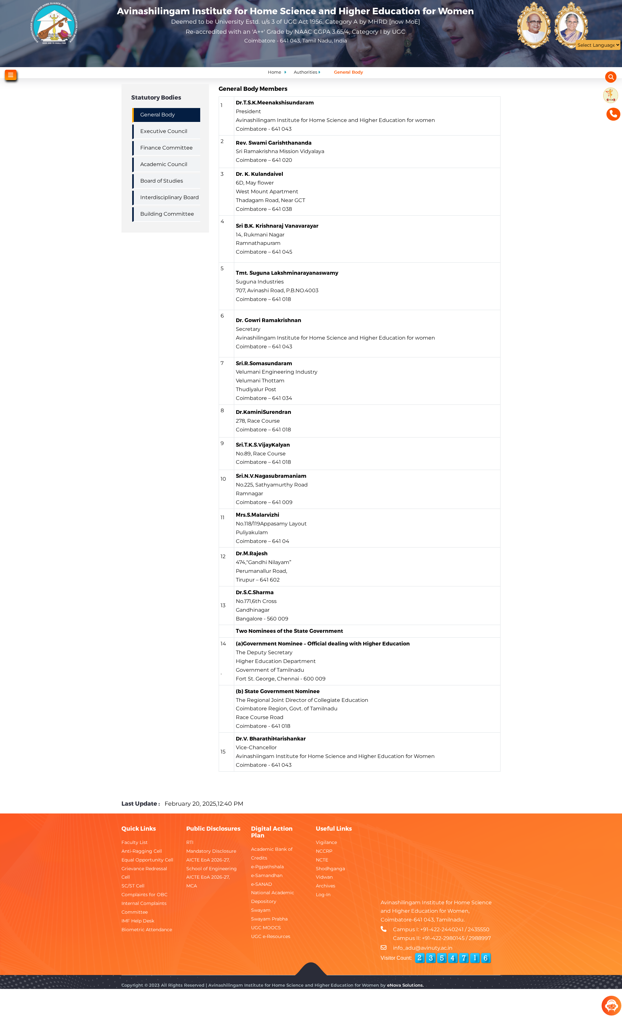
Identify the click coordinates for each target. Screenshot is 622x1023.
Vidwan (324, 877)
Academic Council (163, 164)
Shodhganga (330, 869)
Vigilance (326, 842)
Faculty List (134, 842)
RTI (189, 842)
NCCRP (324, 851)
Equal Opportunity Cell (147, 860)
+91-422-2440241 (442, 929)
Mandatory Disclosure (211, 851)
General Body (157, 115)
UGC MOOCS (266, 928)
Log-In (323, 894)
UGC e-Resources (270, 936)
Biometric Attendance (146, 930)
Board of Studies (161, 181)
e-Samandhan (266, 875)
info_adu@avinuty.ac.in (423, 948)
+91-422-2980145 (443, 938)
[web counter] (452, 958)
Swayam (261, 910)
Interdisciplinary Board (169, 197)
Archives (325, 886)
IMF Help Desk (137, 921)
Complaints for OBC (144, 894)
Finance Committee (166, 148)
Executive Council (163, 131)
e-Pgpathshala (267, 867)
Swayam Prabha (269, 919)
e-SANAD (261, 884)
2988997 (480, 938)
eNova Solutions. (405, 985)
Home (274, 72)
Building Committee (167, 214)
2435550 (479, 929)
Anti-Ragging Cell (141, 851)
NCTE (322, 860)
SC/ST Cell (132, 886)
